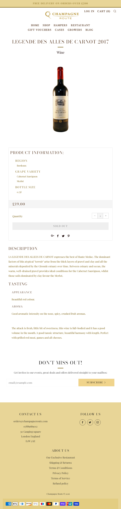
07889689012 (30, 426)
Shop (46, 25)
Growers (75, 30)
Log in (89, 11)
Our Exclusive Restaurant (60, 457)
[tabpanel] (60, 100)
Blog (89, 30)
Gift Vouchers (40, 30)
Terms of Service (60, 478)
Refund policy (60, 483)
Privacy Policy (61, 473)
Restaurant (80, 25)
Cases (59, 30)
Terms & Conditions (60, 467)
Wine (60, 52)
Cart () (103, 11)
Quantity (17, 216)
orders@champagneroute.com (30, 421)
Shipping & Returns (60, 462)
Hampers (60, 25)
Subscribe (95, 382)
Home (35, 25)
